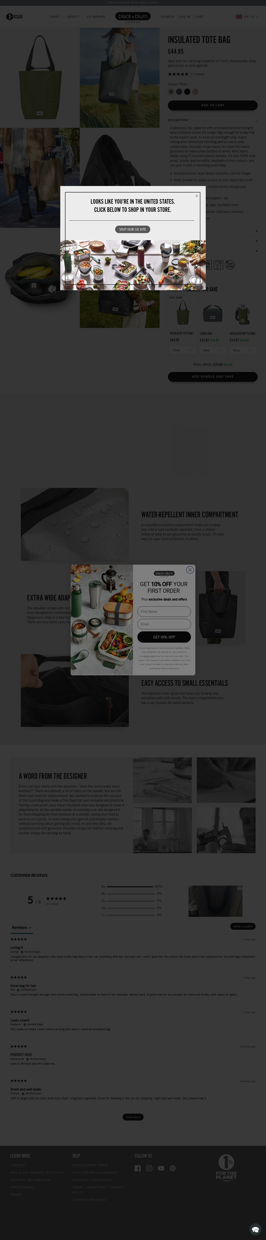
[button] (255, 1229)
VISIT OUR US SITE (132, 229)
